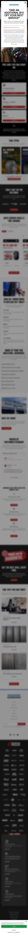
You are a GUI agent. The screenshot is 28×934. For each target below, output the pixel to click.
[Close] (25, 3)
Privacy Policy (21, 42)
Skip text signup (14, 43)
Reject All (14, 930)
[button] (26, 921)
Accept (14, 926)
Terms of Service (14, 42)
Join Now (14, 31)
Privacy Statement (16, 932)
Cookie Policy (10, 932)
